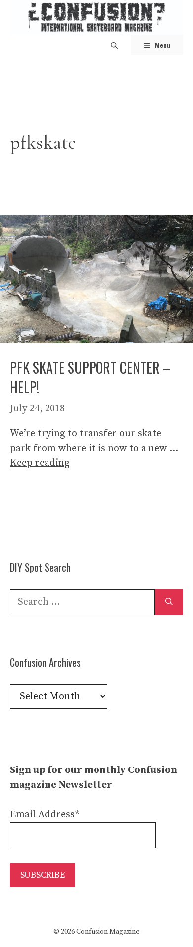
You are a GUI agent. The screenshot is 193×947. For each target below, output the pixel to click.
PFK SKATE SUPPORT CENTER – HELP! (90, 377)
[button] (114, 45)
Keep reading (40, 463)
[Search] (169, 602)
